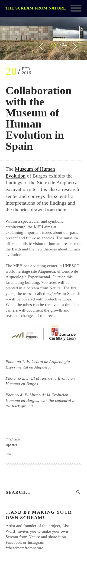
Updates (11, 445)
